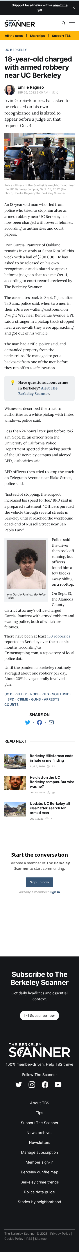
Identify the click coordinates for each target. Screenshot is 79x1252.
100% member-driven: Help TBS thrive (39, 1064)
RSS (29, 1238)
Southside (62, 694)
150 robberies (58, 636)
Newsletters (39, 1142)
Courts (11, 705)
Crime (22, 699)
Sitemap (41, 1238)
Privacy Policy (60, 1233)
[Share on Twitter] (27, 722)
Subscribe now (42, 1015)
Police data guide (39, 1192)
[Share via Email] (51, 722)
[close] (73, 7)
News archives (39, 1132)
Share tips (37, 35)
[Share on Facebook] (39, 722)
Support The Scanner (39, 1123)
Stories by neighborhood (39, 1202)
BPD (10, 699)
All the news (14, 35)
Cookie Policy (14, 1238)
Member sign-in (40, 1162)
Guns (36, 699)
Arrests (51, 699)
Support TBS (61, 35)
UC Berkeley (15, 50)
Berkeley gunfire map (39, 1172)
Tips (39, 1113)
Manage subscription (39, 1152)
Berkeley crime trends (39, 1182)
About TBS (39, 1103)
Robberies (39, 694)
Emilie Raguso (31, 87)
